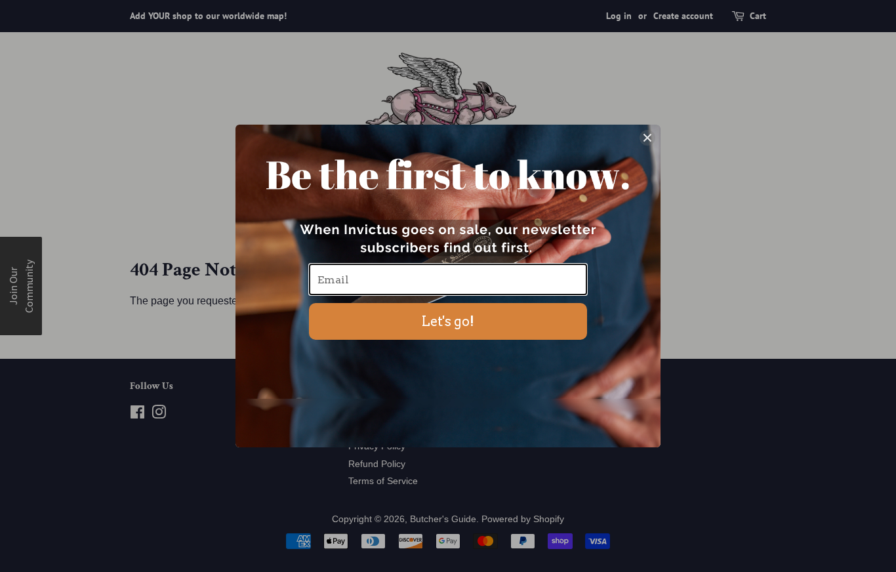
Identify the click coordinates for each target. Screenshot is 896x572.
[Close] (647, 138)
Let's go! (448, 321)
